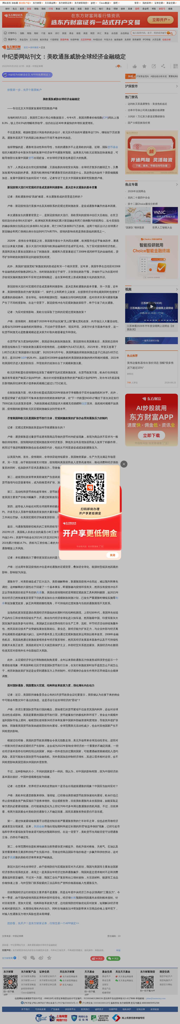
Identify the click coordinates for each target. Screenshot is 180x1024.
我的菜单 (147, 3)
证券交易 (159, 3)
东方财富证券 (65, 3)
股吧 (115, 3)
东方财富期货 (81, 3)
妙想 (93, 3)
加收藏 (15, 3)
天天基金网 (50, 3)
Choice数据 (104, 3)
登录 (136, 3)
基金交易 (170, 3)
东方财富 (37, 3)
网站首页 (6, 3)
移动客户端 (24, 3)
